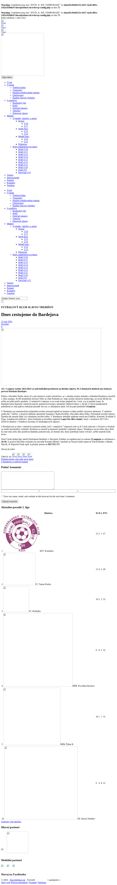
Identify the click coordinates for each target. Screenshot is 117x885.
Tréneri (10, 175)
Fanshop (11, 185)
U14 (26, 134)
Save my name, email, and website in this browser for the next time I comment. (39, 496)
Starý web (5, 882)
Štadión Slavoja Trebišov (24, 98)
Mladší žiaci (23, 136)
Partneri (10, 180)
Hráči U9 (22, 170)
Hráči (15, 105)
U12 (26, 141)
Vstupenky (17, 90)
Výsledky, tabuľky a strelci (25, 118)
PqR (62, 880)
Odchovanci (18, 95)
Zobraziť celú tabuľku (11, 821)
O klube (10, 85)
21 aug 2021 (6, 321)
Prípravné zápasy (20, 113)
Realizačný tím (19, 103)
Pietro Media (41, 880)
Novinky (5, 324)
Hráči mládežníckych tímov (25, 147)
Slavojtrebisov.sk (17, 880)
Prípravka (22, 144)
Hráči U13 (23, 159)
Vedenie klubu (19, 87)
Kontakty (11, 183)
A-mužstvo (12, 100)
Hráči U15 (23, 154)
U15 (26, 131)
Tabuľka (16, 110)
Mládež (10, 116)
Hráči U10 (23, 167)
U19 (26, 123)
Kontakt (33, 882)
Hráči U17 (23, 152)
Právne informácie (19, 882)
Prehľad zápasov (20, 108)
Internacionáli (13, 177)
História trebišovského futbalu (26, 92)
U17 (26, 126)
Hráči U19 (23, 149)
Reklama (42, 882)
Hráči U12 (23, 162)
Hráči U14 (23, 157)
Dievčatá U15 (24, 172)
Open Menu (7, 77)
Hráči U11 (23, 165)
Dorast (21, 121)
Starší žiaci (23, 129)
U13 (26, 139)
